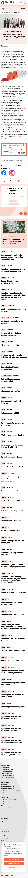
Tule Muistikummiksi (6, 825)
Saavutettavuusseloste (7, 875)
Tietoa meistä (4, 838)
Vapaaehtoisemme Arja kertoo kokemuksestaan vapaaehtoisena (13, 479)
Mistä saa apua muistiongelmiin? (9, 792)
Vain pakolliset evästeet (13, 863)
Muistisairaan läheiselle (7, 801)
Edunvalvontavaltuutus (7, 812)
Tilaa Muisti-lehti (5, 831)
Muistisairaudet (5, 767)
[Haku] (21, 2)
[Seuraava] (25, 213)
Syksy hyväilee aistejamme (12, 457)
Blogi (2, 840)
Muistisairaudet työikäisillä (7, 771)
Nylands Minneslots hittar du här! (10, 161)
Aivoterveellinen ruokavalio (8, 786)
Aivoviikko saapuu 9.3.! (10, 345)
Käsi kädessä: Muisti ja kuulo (12, 467)
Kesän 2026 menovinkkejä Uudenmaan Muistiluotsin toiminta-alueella (13, 241)
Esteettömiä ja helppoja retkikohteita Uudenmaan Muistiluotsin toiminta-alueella (13, 627)
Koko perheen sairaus (6, 773)
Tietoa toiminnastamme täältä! (10, 166)
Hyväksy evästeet (14, 859)
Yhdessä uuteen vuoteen (11, 391)
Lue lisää (6, 855)
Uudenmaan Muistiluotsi (7, 12)
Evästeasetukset (14, 867)
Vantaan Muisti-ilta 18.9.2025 (13, 501)
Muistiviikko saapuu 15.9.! (11, 531)
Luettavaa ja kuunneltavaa (7, 777)
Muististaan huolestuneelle (7, 803)
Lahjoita (3, 827)
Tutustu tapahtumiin (6, 829)
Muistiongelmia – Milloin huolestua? (10, 790)
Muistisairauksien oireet (7, 769)
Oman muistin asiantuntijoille (13, 651)
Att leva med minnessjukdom (12, 435)
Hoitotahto (4, 810)
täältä (23, 108)
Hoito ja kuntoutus (5, 814)
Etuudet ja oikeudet (6, 808)
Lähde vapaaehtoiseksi (7, 823)
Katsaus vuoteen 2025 (10, 413)
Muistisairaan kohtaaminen (8, 775)
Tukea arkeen (4, 805)
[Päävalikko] (25, 2)
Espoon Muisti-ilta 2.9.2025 (12, 521)
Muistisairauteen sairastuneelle (9, 799)
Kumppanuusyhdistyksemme (9, 181)
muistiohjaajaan (17, 136)
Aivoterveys (4, 784)
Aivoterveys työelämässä (7, 788)
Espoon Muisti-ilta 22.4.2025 (12, 615)
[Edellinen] (21, 213)
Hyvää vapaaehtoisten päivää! (13, 707)
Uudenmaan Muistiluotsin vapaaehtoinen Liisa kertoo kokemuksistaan (12, 257)
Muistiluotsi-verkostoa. (16, 67)
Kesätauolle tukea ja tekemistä (13, 593)
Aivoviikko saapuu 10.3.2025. (12, 661)
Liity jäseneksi (4, 821)
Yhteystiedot (4, 168)
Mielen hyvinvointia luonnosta (13, 491)
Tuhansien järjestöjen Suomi (12, 511)
